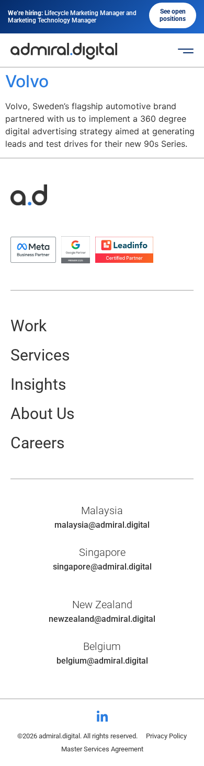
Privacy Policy (166, 736)
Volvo (27, 81)
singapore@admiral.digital (102, 567)
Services (40, 355)
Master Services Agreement (102, 749)
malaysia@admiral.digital (102, 525)
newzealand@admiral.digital (102, 619)
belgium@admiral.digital (102, 661)
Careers (37, 443)
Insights (38, 384)
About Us (42, 413)
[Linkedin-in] (102, 716)
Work (28, 326)
